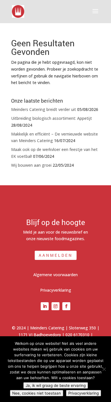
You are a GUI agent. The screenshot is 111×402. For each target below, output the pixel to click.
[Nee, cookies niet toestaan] (104, 369)
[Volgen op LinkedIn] (45, 306)
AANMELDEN (56, 255)
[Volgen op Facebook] (66, 306)
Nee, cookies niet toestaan (36, 393)
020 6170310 (77, 334)
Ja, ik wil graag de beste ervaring (56, 385)
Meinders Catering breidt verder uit (43, 109)
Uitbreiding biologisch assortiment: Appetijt (51, 118)
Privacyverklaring (55, 290)
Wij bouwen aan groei (31, 165)
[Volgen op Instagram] (55, 306)
